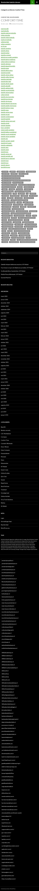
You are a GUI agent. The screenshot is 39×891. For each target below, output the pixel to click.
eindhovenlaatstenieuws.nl (9, 578)
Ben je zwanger (6, 182)
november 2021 (5, 359)
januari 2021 (4, 382)
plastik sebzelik (5, 86)
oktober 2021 (5, 362)
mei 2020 (3, 398)
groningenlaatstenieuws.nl (9, 591)
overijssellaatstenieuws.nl (9, 621)
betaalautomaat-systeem (9, 184)
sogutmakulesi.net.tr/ (8, 862)
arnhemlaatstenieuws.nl (8, 569)
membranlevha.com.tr (8, 796)
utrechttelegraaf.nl (7, 639)
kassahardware (6, 204)
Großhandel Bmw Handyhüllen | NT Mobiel (13, 271)
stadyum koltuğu (6, 40)
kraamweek (33, 211)
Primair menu (37, 2)
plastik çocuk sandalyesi (8, 134)
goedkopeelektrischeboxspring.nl (11, 763)
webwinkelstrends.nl (7, 740)
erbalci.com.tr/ (6, 869)
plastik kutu (4, 152)
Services (30, 228)
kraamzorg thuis (7, 215)
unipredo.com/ (6, 842)
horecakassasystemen (8, 202)
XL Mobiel (4, 506)
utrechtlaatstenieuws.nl (8, 636)
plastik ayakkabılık (6, 145)
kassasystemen (6, 206)
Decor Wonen (5, 447)
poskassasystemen (7, 226)
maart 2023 (4, 332)
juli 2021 (3, 369)
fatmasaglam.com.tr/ (7, 872)
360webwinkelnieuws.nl (8, 704)
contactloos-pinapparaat (23, 191)
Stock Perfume (5, 486)
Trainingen (5, 235)
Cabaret (4, 189)
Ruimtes (4, 228)
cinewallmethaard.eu (7, 776)
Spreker (14, 233)
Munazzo (3, 456)
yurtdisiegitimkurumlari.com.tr (10, 846)
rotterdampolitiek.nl (7, 627)
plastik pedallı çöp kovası (8, 105)
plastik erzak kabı (6, 79)
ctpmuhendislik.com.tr (8, 856)
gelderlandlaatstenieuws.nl (9, 588)
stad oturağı (5, 29)
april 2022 (4, 349)
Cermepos (4, 437)
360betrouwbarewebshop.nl (10, 668)
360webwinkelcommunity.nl (10, 698)
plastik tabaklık (5, 125)
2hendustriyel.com (7, 826)
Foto (3, 198)
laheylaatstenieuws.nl (8, 597)
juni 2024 (3, 316)
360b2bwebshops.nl (7, 652)
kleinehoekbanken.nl (7, 770)
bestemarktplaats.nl (7, 716)
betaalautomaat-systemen (26, 184)
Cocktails (19, 189)
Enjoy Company (5, 450)
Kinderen (23, 206)
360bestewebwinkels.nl (8, 664)
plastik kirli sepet (6, 143)
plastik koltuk (5, 53)
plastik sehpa (5, 51)
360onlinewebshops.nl (8, 689)
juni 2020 (3, 395)
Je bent (19, 202)
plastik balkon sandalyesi (8, 132)
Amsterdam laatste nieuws (10, 2)
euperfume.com (6, 823)
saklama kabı (5, 42)
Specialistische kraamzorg (22, 231)
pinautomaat (19, 224)
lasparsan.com (6, 790)
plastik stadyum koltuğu (8, 33)
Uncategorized (14, 17)
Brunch (20, 187)
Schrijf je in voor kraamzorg (17, 228)
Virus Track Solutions (7, 499)
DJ (27, 193)
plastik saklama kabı (7, 88)
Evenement (24, 195)
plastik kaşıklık (5, 119)
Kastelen (15, 206)
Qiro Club (4, 476)
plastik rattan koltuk (7, 92)
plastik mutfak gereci (7, 116)
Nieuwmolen (4, 463)
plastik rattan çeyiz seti (8, 121)
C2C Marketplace (6, 433)
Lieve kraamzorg (19, 215)
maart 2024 (4, 322)
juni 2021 (3, 372)
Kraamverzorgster (22, 211)
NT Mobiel (4, 466)
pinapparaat (17, 222)
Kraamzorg (5, 213)
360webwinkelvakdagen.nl (9, 707)
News (2, 460)
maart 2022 (4, 352)
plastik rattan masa (7, 112)
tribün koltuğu (5, 35)
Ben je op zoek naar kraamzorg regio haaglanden (16, 180)
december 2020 (5, 385)
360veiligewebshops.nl (8, 695)
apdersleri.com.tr (6, 849)
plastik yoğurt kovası (7, 77)
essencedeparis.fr (6, 816)
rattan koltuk (5, 94)
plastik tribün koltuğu (7, 37)
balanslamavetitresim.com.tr (10, 747)
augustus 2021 (5, 365)
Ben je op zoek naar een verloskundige (12, 176)
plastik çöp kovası (6, 101)
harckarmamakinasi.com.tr (9, 803)
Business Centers (29, 187)
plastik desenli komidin (8, 66)
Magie (34, 215)
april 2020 (4, 402)
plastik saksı (4, 147)
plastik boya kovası (7, 99)
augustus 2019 (5, 405)
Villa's (28, 237)
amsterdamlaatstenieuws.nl (9, 563)
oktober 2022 (5, 342)
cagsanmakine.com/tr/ (8, 829)
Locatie (28, 215)
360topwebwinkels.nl (8, 692)
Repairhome (4, 483)
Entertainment (15, 195)
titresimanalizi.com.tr (8, 753)
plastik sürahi (5, 123)
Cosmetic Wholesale (6, 443)
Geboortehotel (29, 198)
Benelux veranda (5, 430)
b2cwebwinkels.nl (7, 710)
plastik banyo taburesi (8, 158)
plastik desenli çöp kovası (9, 103)
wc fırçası (4, 46)
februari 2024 (5, 326)
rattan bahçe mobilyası (8, 61)
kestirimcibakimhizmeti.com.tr (10, 757)
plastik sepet (5, 149)
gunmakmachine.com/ (8, 875)
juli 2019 (3, 408)
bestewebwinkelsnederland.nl (10, 719)
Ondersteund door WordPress (8, 888)
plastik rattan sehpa (7, 75)
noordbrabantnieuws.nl (8, 615)
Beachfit (3, 427)
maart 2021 (4, 378)
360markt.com (6, 680)
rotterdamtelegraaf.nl (8, 630)
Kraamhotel (31, 206)
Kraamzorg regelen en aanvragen (21, 213)
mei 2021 (3, 375)
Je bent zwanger (28, 202)
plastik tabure (5, 165)
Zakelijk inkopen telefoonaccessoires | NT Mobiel (14, 264)
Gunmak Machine (6, 277)
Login (2, 518)
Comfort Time (5, 17)
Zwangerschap (14, 242)
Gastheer (10, 198)
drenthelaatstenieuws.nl (8, 572)
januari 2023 (4, 339)
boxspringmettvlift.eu (8, 773)
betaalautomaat (18, 182)
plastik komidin (5, 72)
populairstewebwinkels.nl (9, 734)
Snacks (10, 231)
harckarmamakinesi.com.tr (9, 799)
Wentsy (3, 503)
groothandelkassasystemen (19, 200)
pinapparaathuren (28, 222)
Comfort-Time (12, 20)
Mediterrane (5, 217)
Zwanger (4, 242)
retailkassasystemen (30, 226)
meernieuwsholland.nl (8, 606)
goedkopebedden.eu (7, 780)
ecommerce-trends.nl (8, 725)
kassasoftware (18, 204)
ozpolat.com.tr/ (6, 836)
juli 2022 (3, 345)
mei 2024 (3, 319)
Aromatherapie (31, 171)
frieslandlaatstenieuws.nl (9, 584)
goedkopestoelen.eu (7, 783)
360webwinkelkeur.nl (8, 701)
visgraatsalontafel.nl (7, 786)
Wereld (13, 239)
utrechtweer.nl (6, 642)
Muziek (4, 220)
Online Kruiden (5, 473)
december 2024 (5, 303)
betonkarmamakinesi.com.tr (9, 806)
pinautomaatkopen (30, 224)
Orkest (27, 220)
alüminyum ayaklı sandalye (9, 57)
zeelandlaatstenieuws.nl (8, 645)
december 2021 (5, 355)
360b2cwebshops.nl (7, 658)
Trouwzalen (6, 237)
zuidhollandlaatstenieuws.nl (9, 648)
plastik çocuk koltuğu (7, 90)
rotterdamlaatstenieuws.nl (9, 624)
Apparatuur (21, 171)
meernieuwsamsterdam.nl (9, 603)
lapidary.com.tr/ (6, 839)
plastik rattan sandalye (8, 136)
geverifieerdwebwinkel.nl (9, 728)
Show (4, 231)
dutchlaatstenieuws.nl (8, 575)
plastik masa (5, 110)
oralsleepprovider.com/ (8, 865)
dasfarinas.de (5, 819)
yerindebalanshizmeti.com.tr (10, 750)
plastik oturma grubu (7, 97)
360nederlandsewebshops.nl (10, 683)
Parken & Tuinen (6, 222)
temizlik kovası (5, 167)
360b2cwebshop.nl (7, 655)
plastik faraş (5, 160)
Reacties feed (4, 525)
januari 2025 (4, 299)
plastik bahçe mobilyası (8, 59)
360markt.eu (5, 674)
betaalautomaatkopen (8, 187)
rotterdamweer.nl (7, 633)
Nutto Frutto (4, 470)
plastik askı (4, 138)
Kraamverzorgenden (8, 211)
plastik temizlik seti (7, 156)
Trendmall (4, 489)
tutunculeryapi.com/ (7, 859)
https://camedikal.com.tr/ (9, 879)
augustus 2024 (5, 312)
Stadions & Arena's (24, 233)
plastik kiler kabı (6, 81)
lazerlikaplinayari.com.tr (8, 760)
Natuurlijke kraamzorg (15, 220)
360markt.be (5, 677)
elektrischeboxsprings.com (9, 766)
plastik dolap (5, 68)
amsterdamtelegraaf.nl (8, 566)
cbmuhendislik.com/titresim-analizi (12, 813)
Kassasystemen (5, 453)
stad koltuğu (5, 31)
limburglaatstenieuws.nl (8, 600)
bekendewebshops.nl (7, 713)
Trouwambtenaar (25, 235)
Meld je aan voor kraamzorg (27, 217)
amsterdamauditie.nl (7, 560)
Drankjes (33, 193)
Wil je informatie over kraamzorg (27, 239)
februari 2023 (5, 336)
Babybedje (14, 173)
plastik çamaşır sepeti (7, 141)
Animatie (12, 171)
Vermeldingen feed (6, 521)
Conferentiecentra (7, 191)
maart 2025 (4, 296)
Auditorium (5, 173)
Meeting (14, 217)
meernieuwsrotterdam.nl (9, 609)
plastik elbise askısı (7, 70)
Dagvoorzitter (6, 193)
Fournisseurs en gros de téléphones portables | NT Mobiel (17, 268)
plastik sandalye (6, 48)
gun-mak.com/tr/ (6, 832)
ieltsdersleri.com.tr (7, 852)
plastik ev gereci (6, 55)
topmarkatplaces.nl (7, 737)
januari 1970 (4, 415)
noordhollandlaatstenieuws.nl (10, 618)
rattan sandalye (6, 44)
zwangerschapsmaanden (28, 242)
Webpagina (5, 239)
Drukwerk (5, 195)
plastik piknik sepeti (7, 83)
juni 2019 (3, 411)
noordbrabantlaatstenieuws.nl (10, 612)
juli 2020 (3, 392)
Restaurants (18, 226)
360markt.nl (5, 671)
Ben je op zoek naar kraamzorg (11, 178)
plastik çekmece (6, 64)
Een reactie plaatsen (17, 24)
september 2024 (5, 309)
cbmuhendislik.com (7, 743)
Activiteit (5, 171)
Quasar (3, 480)
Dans (15, 193)
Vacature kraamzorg (18, 237)
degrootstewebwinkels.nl (9, 722)
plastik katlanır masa (7, 108)
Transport (14, 235)
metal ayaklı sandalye (7, 130)
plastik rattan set (6, 154)
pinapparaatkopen (7, 224)
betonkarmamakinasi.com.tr (9, 809)
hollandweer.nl (6, 594)
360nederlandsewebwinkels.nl (10, 686)
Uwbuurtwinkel (5, 496)
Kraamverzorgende (18, 209)
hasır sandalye (5, 127)
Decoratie (21, 193)
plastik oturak (5, 114)
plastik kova (4, 163)
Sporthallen (6, 233)
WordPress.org (5, 528)
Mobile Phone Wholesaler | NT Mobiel (11, 274)
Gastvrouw (18, 198)
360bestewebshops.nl (8, 661)
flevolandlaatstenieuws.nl (9, 581)
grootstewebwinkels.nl (8, 731)
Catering (12, 189)
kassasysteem (29, 204)
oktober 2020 (5, 388)
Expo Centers (33, 195)
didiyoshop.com (6, 793)
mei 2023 (3, 329)
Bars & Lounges (24, 173)
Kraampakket (6, 209)
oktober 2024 (5, 306)
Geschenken (5, 200)
